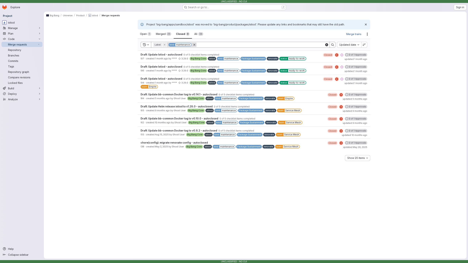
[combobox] (349, 45)
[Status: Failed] (337, 55)
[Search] (332, 45)
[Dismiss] (366, 24)
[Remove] (194, 45)
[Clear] (326, 45)
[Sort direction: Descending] (364, 45)
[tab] (146, 34)
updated (356, 59)
